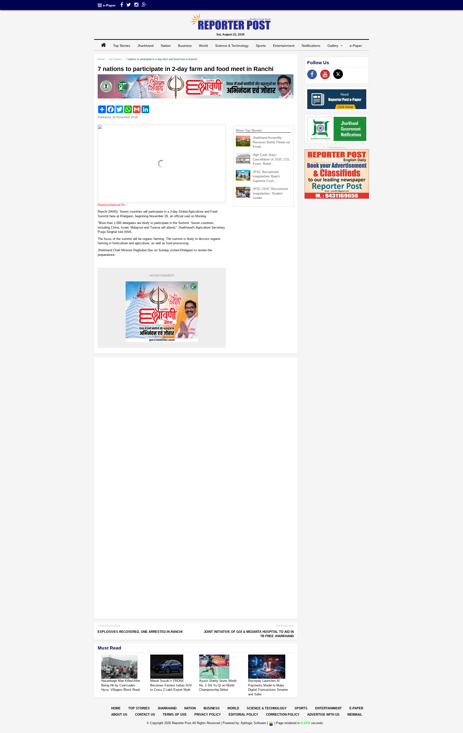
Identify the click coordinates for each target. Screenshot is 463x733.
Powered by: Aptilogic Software (244, 723)
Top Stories (121, 46)
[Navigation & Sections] (99, 5)
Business (185, 46)
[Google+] (144, 5)
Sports (261, 46)
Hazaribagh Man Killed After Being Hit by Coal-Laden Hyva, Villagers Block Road (120, 685)
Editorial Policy (243, 714)
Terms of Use (175, 714)
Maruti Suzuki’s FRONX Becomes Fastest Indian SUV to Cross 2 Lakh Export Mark (171, 685)
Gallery (333, 46)
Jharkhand (145, 46)
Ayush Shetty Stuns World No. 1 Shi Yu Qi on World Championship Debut (217, 685)
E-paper (356, 708)
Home (101, 59)
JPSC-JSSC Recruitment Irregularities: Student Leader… (270, 193)
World (203, 46)
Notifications (311, 46)
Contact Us (145, 714)
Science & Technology (232, 46)
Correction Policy (283, 714)
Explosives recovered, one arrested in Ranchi (140, 632)
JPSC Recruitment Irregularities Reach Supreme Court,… (266, 176)
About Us (119, 714)
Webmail (354, 714)
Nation (166, 46)
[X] (338, 74)
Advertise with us (323, 714)
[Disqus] (196, 423)
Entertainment (283, 46)
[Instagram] (136, 5)
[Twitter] (128, 5)
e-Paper (109, 5)
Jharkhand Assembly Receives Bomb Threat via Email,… (271, 142)
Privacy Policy (207, 714)
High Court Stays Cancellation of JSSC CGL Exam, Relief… (271, 159)
